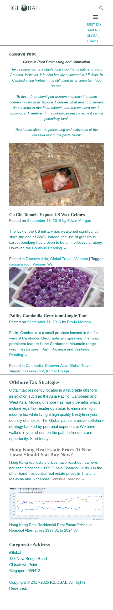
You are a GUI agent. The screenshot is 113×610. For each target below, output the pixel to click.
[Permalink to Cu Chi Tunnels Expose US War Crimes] (56, 174)
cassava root (19, 264)
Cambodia (34, 365)
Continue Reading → (49, 248)
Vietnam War (43, 264)
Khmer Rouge (57, 371)
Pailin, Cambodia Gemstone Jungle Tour (48, 315)
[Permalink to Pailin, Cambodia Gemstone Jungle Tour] (56, 287)
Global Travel (61, 259)
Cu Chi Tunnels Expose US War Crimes (47, 214)
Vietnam (81, 259)
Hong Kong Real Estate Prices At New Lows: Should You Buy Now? (50, 452)
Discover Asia (37, 259)
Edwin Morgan (79, 220)
